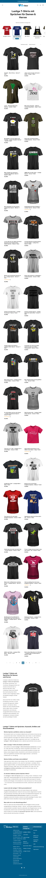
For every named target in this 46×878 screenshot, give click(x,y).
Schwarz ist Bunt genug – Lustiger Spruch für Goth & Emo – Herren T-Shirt (32, 313)
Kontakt (35, 830)
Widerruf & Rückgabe (35, 836)
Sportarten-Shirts (27, 845)
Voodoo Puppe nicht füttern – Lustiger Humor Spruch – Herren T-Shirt (12, 347)
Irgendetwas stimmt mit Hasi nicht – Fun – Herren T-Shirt (33, 517)
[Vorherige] (1, 33)
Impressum (36, 849)
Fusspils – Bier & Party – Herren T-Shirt (12, 73)
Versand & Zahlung (35, 840)
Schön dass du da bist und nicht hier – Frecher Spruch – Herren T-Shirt (12, 550)
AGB (34, 844)
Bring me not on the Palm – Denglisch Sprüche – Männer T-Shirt (33, 484)
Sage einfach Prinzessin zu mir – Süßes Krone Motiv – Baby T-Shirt (32, 449)
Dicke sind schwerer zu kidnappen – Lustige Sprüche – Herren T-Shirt (32, 276)
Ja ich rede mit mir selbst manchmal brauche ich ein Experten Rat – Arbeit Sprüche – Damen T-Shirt (12, 242)
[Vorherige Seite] (7, 663)
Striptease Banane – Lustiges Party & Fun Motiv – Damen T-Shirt (32, 617)
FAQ (34, 833)
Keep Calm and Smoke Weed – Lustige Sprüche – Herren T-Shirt (32, 139)
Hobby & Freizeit (27, 848)
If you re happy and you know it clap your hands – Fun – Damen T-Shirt (33, 550)
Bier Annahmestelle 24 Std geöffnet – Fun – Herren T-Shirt (32, 380)
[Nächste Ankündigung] (43, 1)
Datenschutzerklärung (38, 846)
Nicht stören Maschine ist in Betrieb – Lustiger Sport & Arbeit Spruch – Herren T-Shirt (32, 653)
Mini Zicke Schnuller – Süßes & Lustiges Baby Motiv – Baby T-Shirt (32, 106)
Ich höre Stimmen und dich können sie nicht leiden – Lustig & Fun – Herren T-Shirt (32, 242)
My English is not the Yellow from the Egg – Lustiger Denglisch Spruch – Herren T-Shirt (12, 139)
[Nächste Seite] (39, 663)
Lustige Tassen (26, 851)
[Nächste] (45, 33)
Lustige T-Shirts (27, 832)
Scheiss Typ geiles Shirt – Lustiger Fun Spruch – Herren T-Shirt (12, 312)
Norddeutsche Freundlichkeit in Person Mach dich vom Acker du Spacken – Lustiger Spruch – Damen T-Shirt (12, 618)
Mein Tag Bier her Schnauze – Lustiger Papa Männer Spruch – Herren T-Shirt (11, 173)
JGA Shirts (25, 834)
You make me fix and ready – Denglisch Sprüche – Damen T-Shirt (12, 517)
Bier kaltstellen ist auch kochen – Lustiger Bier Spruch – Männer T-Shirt (12, 207)
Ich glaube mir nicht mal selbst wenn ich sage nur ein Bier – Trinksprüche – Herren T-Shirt (31, 347)
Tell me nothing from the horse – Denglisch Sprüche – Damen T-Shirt (32, 583)
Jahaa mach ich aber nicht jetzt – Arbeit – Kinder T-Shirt (32, 73)
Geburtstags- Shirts (26, 838)
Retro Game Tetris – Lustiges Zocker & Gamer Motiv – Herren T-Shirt (12, 380)
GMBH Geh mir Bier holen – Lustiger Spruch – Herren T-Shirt (32, 173)
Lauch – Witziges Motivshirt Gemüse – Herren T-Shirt (10, 106)
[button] (2, 5)
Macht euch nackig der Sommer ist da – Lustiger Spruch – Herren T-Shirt (12, 276)
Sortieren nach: (24, 44)
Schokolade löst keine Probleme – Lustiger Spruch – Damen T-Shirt (32, 207)
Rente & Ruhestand (25, 842)
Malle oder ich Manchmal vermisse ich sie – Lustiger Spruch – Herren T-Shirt (12, 583)
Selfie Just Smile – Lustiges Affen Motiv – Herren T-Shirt (12, 653)
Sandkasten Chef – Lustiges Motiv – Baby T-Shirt (12, 484)
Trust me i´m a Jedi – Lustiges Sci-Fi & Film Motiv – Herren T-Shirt (12, 449)
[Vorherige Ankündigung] (2, 1)
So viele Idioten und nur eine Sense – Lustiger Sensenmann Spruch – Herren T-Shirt (12, 413)
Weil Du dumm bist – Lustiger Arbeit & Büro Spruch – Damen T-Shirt (32, 413)
